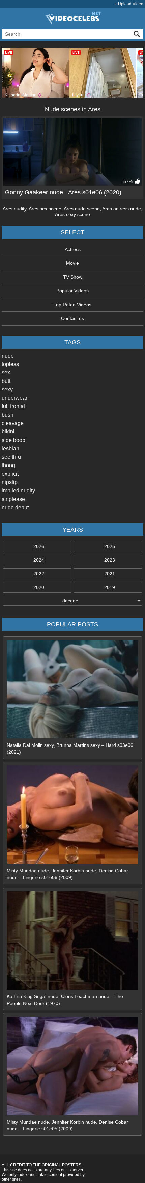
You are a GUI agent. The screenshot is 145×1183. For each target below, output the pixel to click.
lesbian (10, 448)
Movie (72, 263)
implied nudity (18, 491)
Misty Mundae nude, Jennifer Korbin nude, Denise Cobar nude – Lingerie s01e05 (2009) (67, 1125)
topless (10, 364)
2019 (109, 587)
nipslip (10, 482)
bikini (8, 431)
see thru (11, 457)
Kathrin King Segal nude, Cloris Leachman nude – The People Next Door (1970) (65, 1000)
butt (6, 381)
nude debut (15, 507)
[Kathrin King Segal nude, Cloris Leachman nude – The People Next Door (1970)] (72, 988)
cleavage (13, 423)
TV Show (72, 277)
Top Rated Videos (72, 304)
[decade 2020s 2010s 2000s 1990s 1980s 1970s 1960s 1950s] (72, 600)
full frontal (13, 406)
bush (7, 415)
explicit (10, 474)
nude (8, 356)
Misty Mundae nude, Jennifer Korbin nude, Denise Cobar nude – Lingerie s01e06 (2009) (67, 874)
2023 (109, 560)
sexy (7, 389)
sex (6, 372)
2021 (109, 573)
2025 (109, 546)
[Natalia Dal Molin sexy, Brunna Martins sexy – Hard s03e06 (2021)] (72, 736)
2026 (38, 546)
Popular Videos (72, 290)
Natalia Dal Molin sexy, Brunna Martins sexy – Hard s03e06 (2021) (70, 748)
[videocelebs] (72, 23)
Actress (73, 249)
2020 (38, 587)
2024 (38, 560)
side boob (13, 440)
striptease (13, 499)
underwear (14, 398)
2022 (38, 573)
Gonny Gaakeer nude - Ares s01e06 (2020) (63, 192)
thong (8, 465)
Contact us (72, 318)
